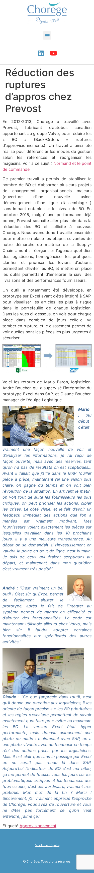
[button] (47, 35)
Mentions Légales (47, 845)
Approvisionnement (38, 825)
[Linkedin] (41, 53)
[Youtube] (53, 53)
